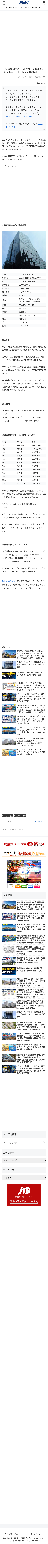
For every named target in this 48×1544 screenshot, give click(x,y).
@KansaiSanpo (9, 580)
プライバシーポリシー (12, 1534)
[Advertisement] (24, 39)
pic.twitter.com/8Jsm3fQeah (18, 116)
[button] (44, 1142)
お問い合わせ (35, 1534)
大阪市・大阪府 (21, 816)
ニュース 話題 (8, 816)
